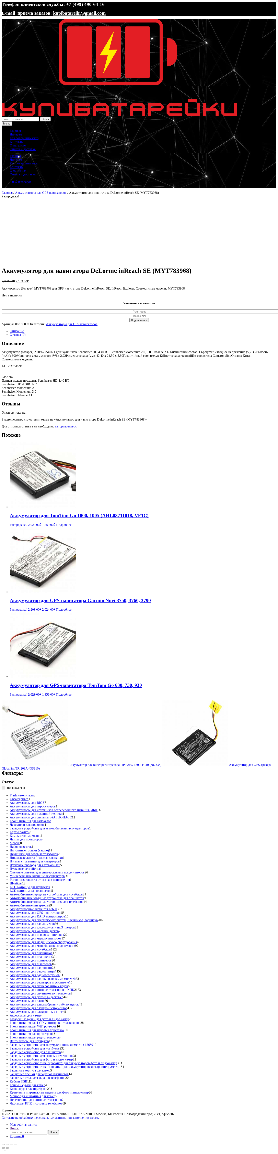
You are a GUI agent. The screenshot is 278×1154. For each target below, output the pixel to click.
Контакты (16, 141)
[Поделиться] (11, 1144)
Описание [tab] (17, 331)
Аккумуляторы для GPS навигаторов (41, 192)
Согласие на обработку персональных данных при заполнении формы (51, 1117)
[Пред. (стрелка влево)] (3, 1147)
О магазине (18, 145)
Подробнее (63, 524)
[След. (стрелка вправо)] (7, 1147)
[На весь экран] (7, 1144)
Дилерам (16, 134)
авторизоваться (65, 426)
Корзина (17, 1136)
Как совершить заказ (24, 138)
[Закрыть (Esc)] (15, 1144)
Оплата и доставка (23, 149)
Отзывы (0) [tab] (17, 334)
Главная (15, 130)
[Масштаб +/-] (3, 1144)
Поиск (45, 119)
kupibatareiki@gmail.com (79, 13)
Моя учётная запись (23, 1124)
